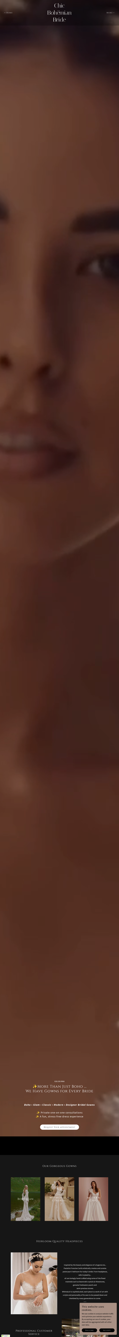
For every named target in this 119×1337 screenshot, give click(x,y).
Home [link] (9, 13)
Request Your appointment (59, 1127)
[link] (59, 21)
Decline (89, 1330)
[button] (110, 13)
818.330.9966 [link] (59, 1081)
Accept (107, 1330)
